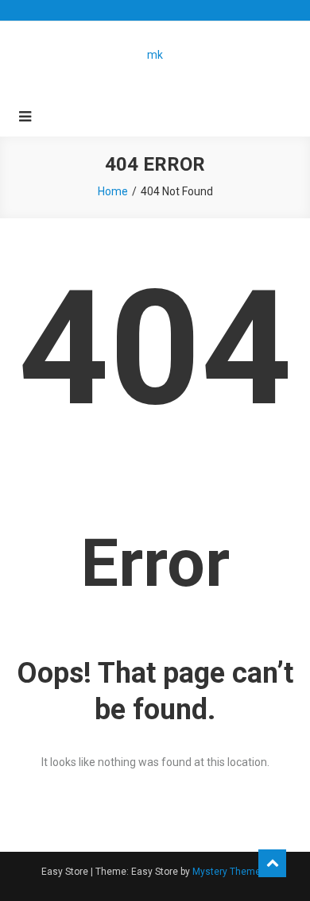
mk (155, 54)
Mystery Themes (229, 871)
